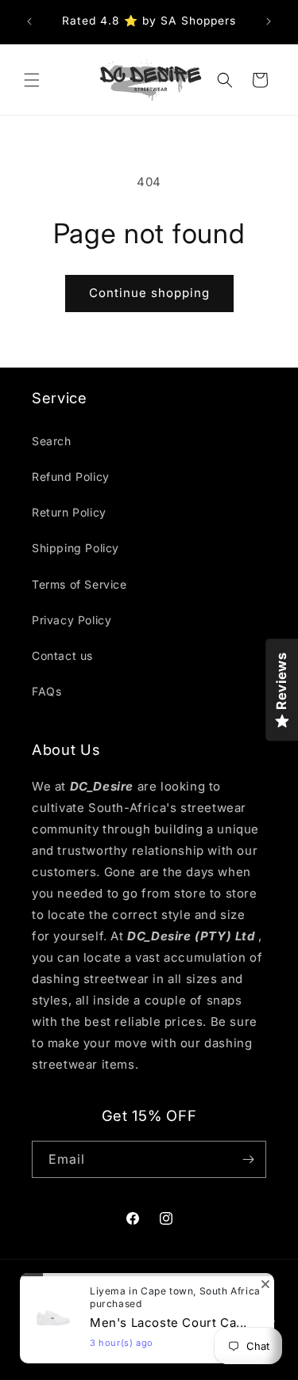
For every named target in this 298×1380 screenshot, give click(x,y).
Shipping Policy (75, 548)
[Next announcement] (268, 21)
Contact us (62, 655)
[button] (31, 80)
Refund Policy (71, 476)
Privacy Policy (71, 620)
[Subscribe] (247, 1159)
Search (52, 441)
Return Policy (69, 512)
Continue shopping (149, 292)
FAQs (46, 691)
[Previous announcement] (29, 21)
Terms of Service (79, 584)
